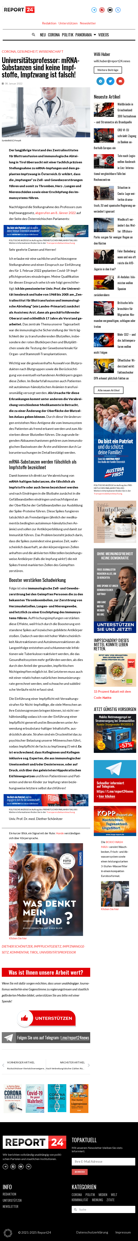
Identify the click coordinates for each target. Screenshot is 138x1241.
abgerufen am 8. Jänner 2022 (55, 213)
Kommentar (19, 952)
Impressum (123, 1232)
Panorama (83, 34)
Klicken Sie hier (18, 938)
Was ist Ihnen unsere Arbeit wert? (46, 972)
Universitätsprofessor (57, 952)
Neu (43, 34)
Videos (103, 34)
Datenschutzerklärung (92, 1232)
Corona (54, 34)
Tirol (34, 952)
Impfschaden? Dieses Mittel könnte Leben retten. (111, 644)
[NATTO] (115, 685)
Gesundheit (27, 51)
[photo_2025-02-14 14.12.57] (115, 632)
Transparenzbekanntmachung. (61, 243)
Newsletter (88, 23)
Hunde (60, 833)
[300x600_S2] (115, 481)
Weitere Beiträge (107, 70)
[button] (33, 34)
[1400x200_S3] (46, 236)
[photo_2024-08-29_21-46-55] (115, 542)
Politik (67, 34)
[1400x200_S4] (46, 805)
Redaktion (49, 23)
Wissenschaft (51, 51)
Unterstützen (68, 23)
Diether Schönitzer (17, 946)
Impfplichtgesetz (47, 946)
